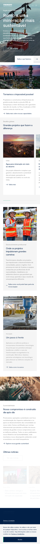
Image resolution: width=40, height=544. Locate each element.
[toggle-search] (32, 5)
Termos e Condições (9, 520)
